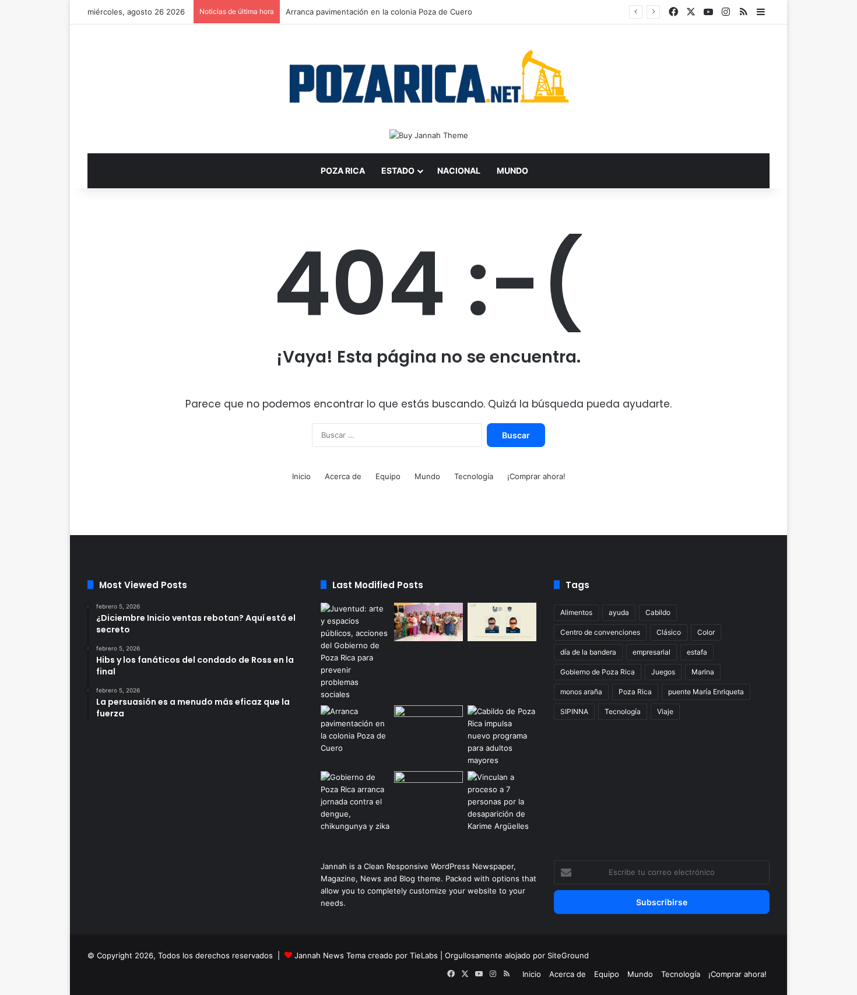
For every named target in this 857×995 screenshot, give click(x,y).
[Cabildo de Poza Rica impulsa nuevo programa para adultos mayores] (502, 736)
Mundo (512, 170)
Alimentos (576, 612)
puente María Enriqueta (706, 691)
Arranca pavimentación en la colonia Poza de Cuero (379, 11)
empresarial (651, 652)
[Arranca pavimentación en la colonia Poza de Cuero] (355, 729)
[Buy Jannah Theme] (428, 134)
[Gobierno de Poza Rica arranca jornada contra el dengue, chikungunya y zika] (355, 801)
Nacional (458, 170)
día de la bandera (588, 652)
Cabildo (657, 612)
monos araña (581, 691)
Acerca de (343, 476)
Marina (702, 671)
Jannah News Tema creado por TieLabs (366, 955)
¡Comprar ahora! (536, 476)
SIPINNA (574, 711)
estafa (697, 652)
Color (706, 632)
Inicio (301, 476)
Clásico (668, 632)
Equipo (388, 476)
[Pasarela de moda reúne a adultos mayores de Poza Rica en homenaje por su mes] (428, 622)
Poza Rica (343, 170)
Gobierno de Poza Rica (597, 671)
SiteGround (568, 955)
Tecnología (473, 476)
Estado (398, 170)
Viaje (665, 711)
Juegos (663, 671)
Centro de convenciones (600, 632)
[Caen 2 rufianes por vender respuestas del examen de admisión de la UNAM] (502, 622)
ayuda (619, 612)
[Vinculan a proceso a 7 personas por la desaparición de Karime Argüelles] (502, 801)
